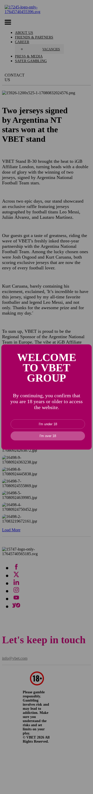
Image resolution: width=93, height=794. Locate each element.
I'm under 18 (48, 424)
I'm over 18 (48, 436)
